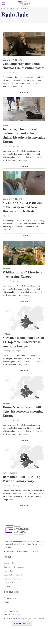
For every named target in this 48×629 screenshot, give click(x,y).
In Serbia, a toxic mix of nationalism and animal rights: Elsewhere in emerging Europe (24, 135)
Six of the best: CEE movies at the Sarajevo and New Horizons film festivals (22, 207)
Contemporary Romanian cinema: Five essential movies (23, 65)
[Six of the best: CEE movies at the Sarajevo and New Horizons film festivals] (24, 182)
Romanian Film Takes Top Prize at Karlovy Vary (22, 479)
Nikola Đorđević (8, 216)
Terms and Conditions (11, 614)
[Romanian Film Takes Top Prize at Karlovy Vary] (24, 456)
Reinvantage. (20, 541)
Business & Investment (13, 575)
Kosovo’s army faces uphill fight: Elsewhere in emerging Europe (23, 411)
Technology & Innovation (14, 567)
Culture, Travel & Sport (13, 60)
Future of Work (10, 583)
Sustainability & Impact (13, 579)
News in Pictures (10, 473)
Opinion (7, 587)
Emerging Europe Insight (12, 73)
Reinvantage (20, 619)
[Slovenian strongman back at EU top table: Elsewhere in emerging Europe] (24, 317)
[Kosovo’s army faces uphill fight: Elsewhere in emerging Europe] (24, 387)
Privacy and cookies (10, 612)
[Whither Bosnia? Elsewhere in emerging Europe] (24, 252)
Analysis (6, 125)
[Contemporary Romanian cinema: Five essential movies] (24, 43)
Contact (7, 602)
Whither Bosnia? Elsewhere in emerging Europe (22, 274)
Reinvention (8, 571)
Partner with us (10, 598)
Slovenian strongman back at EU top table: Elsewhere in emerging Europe (23, 341)
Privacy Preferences (22, 623)
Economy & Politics (11, 563)
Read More (24, 92)
